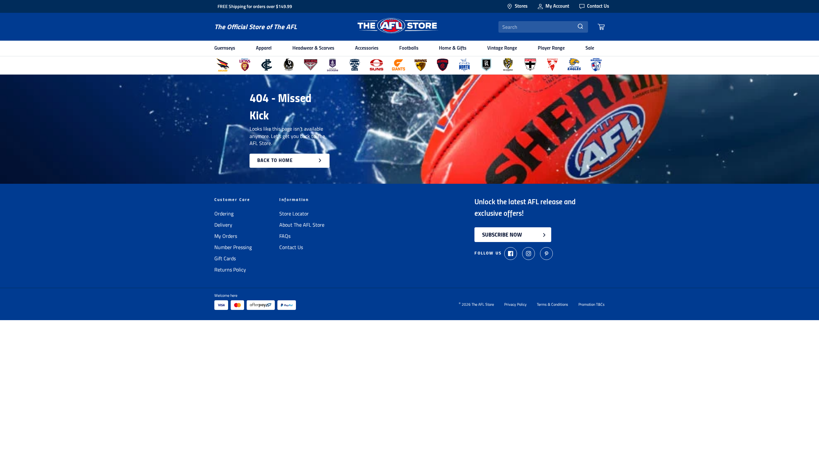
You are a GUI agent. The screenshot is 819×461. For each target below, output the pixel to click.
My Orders (225, 236)
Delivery (223, 225)
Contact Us (291, 247)
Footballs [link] (408, 48)
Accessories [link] (366, 48)
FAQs (284, 236)
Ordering (224, 213)
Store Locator (294, 213)
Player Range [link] (551, 48)
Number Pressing (233, 247)
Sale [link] (589, 48)
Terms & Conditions (552, 304)
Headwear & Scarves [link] (313, 48)
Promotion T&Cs (591, 304)
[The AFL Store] (397, 27)
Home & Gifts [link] (452, 48)
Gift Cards (225, 258)
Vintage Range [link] (502, 48)
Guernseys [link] (224, 48)
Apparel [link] (264, 48)
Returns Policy (230, 269)
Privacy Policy (515, 304)
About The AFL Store (301, 225)
